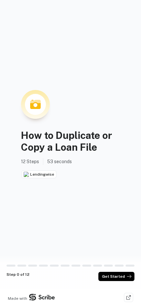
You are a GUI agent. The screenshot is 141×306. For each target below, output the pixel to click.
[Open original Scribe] (128, 297)
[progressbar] (11, 266)
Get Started (113, 276)
